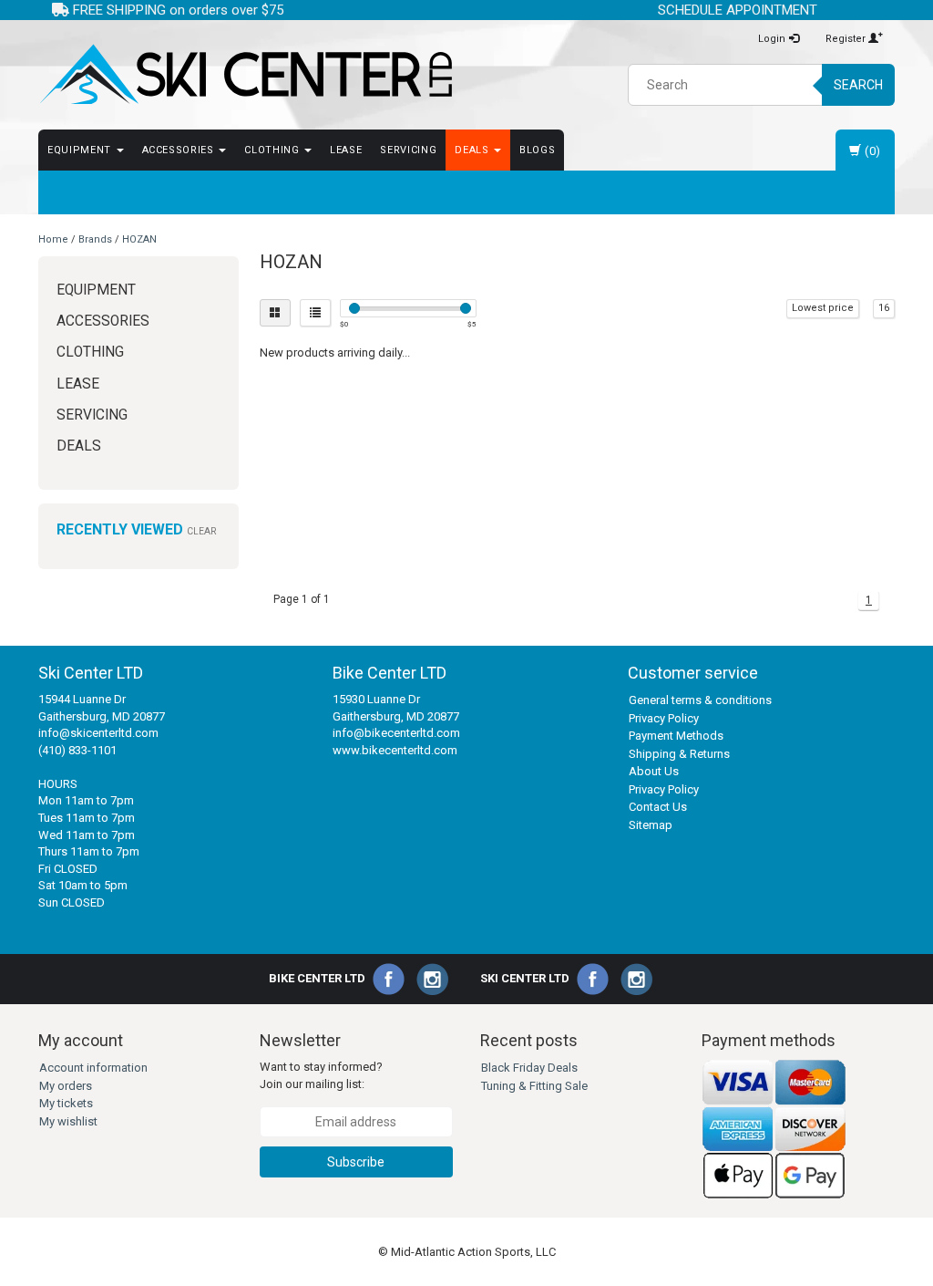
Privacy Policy (664, 718)
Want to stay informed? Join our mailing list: (321, 1075)
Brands (95, 239)
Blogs (537, 150)
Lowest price (823, 308)
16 (883, 308)
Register (846, 39)
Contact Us (658, 807)
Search (858, 85)
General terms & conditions (700, 700)
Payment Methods (676, 735)
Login (773, 39)
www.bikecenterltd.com (395, 750)
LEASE (346, 150)
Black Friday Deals (529, 1067)
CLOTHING (273, 150)
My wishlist (68, 1121)
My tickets (66, 1103)
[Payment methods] (774, 1128)
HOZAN (139, 239)
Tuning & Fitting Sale (534, 1086)
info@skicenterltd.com (98, 733)
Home (53, 239)
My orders (65, 1086)
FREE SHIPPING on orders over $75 (176, 10)
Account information (93, 1067)
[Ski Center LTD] (245, 75)
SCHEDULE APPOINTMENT (737, 10)
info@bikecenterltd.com (396, 733)
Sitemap (650, 825)
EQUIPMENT (81, 150)
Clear (201, 531)
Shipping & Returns (679, 754)
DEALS (473, 150)
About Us (654, 771)
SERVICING (408, 150)
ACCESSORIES (180, 150)
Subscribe (355, 1162)
